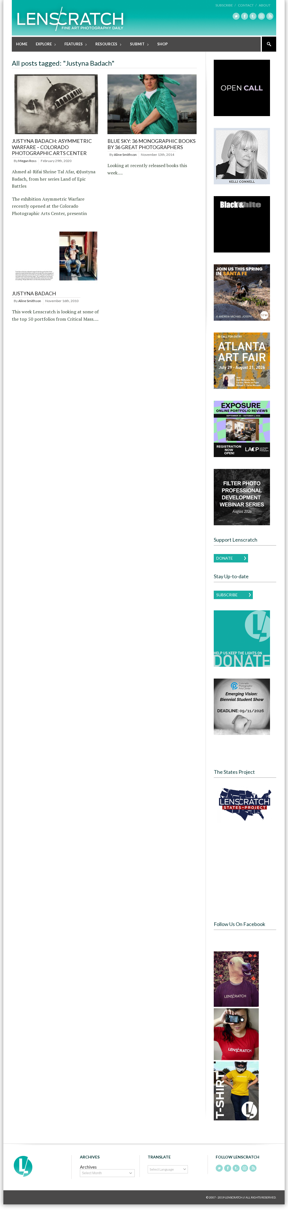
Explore (42, 45)
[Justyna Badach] (56, 286)
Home (21, 44)
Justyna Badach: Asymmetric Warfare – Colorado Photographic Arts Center (52, 147)
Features (71, 45)
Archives (88, 1166)
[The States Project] (245, 804)
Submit (135, 45)
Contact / (247, 5)
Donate (224, 558)
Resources (104, 45)
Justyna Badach (34, 293)
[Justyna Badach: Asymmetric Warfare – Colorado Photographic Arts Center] (56, 134)
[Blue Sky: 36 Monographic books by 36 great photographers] (152, 134)
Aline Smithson (125, 154)
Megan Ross (27, 161)
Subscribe (227, 594)
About (265, 5)
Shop (162, 44)
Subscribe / (225, 5)
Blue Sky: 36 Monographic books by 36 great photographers (151, 144)
